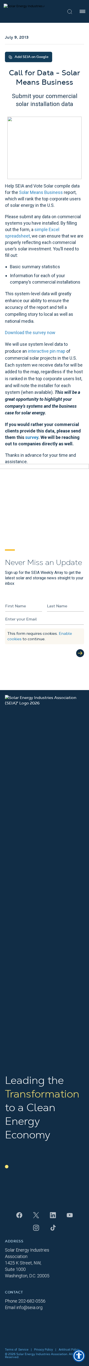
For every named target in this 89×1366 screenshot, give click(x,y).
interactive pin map (46, 351)
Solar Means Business (41, 192)
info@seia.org (29, 1307)
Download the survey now (30, 332)
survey (31, 437)
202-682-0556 (31, 1301)
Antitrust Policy (69, 1349)
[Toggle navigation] (82, 11)
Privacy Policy (43, 1349)
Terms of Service (16, 1349)
